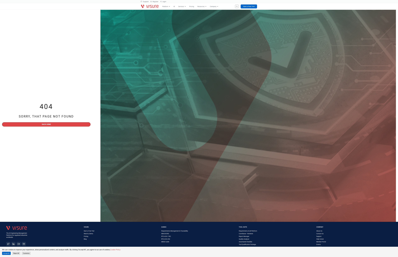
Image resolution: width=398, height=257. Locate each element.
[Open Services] (185, 6)
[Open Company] (217, 6)
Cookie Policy (115, 250)
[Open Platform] (169, 6)
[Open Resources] (206, 6)
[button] (49, 230)
